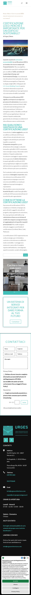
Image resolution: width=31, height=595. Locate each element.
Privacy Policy (15, 591)
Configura (15, 588)
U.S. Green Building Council (11, 86)
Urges (7, 36)
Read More (15, 284)
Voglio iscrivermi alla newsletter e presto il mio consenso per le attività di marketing (15, 395)
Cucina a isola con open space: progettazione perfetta (15, 270)
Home (4, 13)
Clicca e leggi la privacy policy (12, 408)
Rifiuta (15, 584)
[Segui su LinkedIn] (6, 440)
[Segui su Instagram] (11, 440)
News (8, 13)
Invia (24, 402)
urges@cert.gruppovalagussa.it (17, 495)
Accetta (15, 581)
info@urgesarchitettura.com (16, 491)
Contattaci (15, 322)
